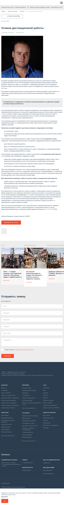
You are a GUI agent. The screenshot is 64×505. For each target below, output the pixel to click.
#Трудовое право (20, 32)
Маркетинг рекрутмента (28, 398)
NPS (44, 390)
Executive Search (26, 388)
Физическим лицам (6, 432)
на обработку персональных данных (24, 349)
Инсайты (22, 11)
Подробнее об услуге (11, 222)
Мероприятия (47, 423)
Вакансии (3, 388)
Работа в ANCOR (6, 393)
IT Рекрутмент (26, 395)
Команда (45, 393)
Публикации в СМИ (48, 418)
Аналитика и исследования (50, 425)
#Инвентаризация (30, 245)
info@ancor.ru (46, 462)
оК (5, 501)
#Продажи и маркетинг (20, 7)
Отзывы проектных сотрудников (10, 405)
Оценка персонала (6, 424)
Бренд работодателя (7, 418)
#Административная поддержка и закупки (40, 7)
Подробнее (4, 496)
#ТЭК (2, 245)
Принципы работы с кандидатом (10, 398)
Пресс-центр (46, 415)
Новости (45, 420)
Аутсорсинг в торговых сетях (30, 425)
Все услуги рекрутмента (28, 408)
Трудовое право (5, 427)
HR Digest (45, 427)
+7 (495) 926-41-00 (27, 462)
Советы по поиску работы (8, 395)
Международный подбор (29, 390)
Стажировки (4, 390)
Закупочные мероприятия (50, 405)
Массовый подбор (27, 400)
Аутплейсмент (5, 415)
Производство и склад (28, 423)
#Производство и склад (56, 7)
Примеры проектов (48, 400)
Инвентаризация (26, 437)
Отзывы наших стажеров (8, 407)
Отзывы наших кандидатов (8, 400)
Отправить (7, 356)
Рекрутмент (25, 393)
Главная (3, 11)
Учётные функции (27, 434)
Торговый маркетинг (27, 432)
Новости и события (12, 11)
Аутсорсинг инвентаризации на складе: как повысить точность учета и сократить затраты (34, 275)
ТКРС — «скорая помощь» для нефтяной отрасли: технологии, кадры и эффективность (12, 274)
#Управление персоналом (7, 7)
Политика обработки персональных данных (13, 487)
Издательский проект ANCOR (51, 407)
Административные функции (30, 415)
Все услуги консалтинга (7, 435)
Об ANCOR (46, 388)
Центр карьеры (5, 429)
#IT (28, 7)
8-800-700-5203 (26, 470)
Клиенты (45, 398)
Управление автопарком (29, 420)
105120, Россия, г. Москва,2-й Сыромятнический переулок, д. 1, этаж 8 (10, 464)
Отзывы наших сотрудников (8, 402)
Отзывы (45, 395)
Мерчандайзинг (26, 418)
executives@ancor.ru (48, 473)
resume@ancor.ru (48, 470)
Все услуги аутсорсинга (28, 441)
